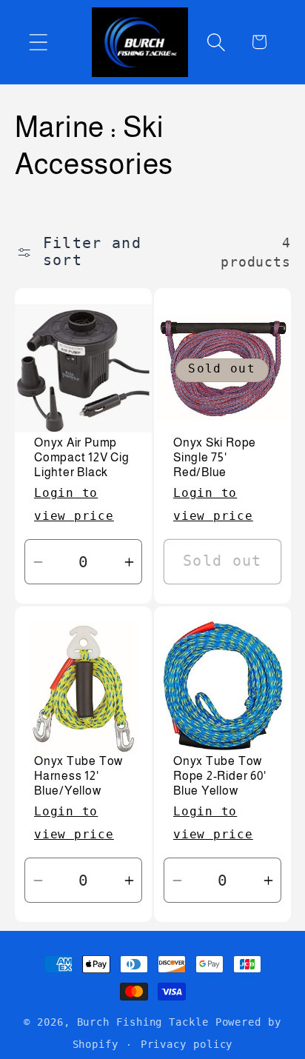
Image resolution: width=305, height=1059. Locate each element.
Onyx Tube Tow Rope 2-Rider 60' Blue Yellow (219, 776)
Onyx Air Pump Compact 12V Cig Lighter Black (82, 457)
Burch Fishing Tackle (143, 1022)
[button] (38, 42)
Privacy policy (187, 1044)
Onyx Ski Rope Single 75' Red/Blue (214, 457)
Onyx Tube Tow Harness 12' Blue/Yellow (78, 776)
